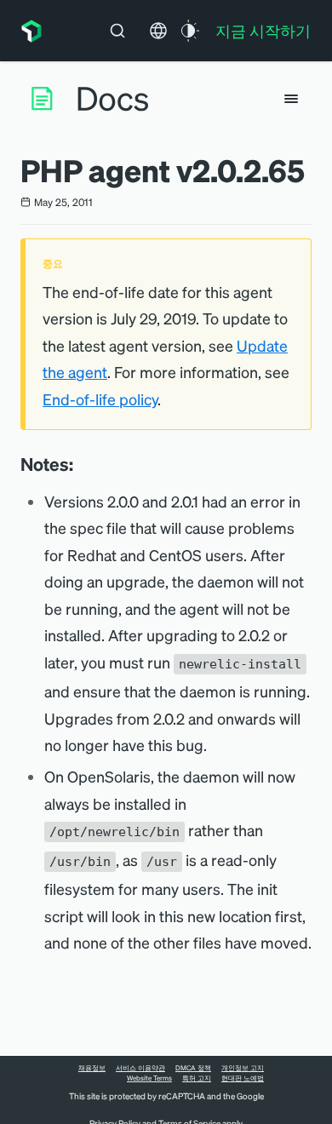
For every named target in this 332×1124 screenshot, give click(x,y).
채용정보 (92, 1068)
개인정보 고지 (242, 1068)
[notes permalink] (81, 464)
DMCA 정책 (193, 1068)
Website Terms (149, 1078)
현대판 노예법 (242, 1078)
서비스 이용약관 (140, 1068)
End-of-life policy (100, 399)
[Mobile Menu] (291, 99)
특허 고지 (196, 1078)
